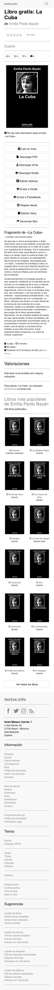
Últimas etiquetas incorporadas (20, 954)
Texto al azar (10, 891)
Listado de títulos (13, 913)
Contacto (9, 777)
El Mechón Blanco (15, 670)
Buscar (8, 840)
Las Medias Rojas (40, 450)
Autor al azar (10, 894)
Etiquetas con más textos (17, 961)
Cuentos (16, 450)
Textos (7, 853)
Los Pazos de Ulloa (40, 495)
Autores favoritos (12, 938)
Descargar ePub (28, 165)
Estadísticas (10, 799)
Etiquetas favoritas (13, 957)
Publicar (8, 875)
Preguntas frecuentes (15, 770)
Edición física (28, 213)
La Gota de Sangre (41, 538)
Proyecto (8, 754)
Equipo (8, 757)
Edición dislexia (28, 181)
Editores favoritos (13, 976)
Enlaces (8, 806)
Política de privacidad (15, 818)
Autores (8, 859)
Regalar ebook (28, 205)
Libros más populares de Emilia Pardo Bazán (26, 401)
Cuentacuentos (12, 887)
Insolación (16, 626)
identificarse (10, 388)
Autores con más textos (16, 942)
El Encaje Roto (16, 494)
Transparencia (11, 763)
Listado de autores (13, 932)
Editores (8, 866)
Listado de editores (14, 970)
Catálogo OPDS (12, 843)
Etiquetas (9, 862)
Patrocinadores (12, 760)
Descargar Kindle (28, 173)
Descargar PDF (28, 157)
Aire (41, 582)
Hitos (7, 796)
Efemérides (10, 802)
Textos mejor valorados (16, 919)
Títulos (7, 856)
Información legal (13, 821)
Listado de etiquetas (14, 951)
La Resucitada (41, 626)
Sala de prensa (12, 786)
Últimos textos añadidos (16, 916)
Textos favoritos (12, 923)
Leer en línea (28, 149)
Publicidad (9, 792)
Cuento (9, 45)
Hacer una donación (14, 773)
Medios (8, 789)
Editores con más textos (16, 980)
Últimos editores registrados (18, 973)
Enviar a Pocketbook (28, 197)
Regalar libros (11, 884)
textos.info (15, 699)
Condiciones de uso (14, 815)
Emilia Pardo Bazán (24, 23)
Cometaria (16, 582)
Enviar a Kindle (28, 189)
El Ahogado (40, 670)
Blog (6, 767)
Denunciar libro (28, 221)
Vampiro (16, 538)
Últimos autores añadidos (17, 935)
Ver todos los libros (27, 684)
